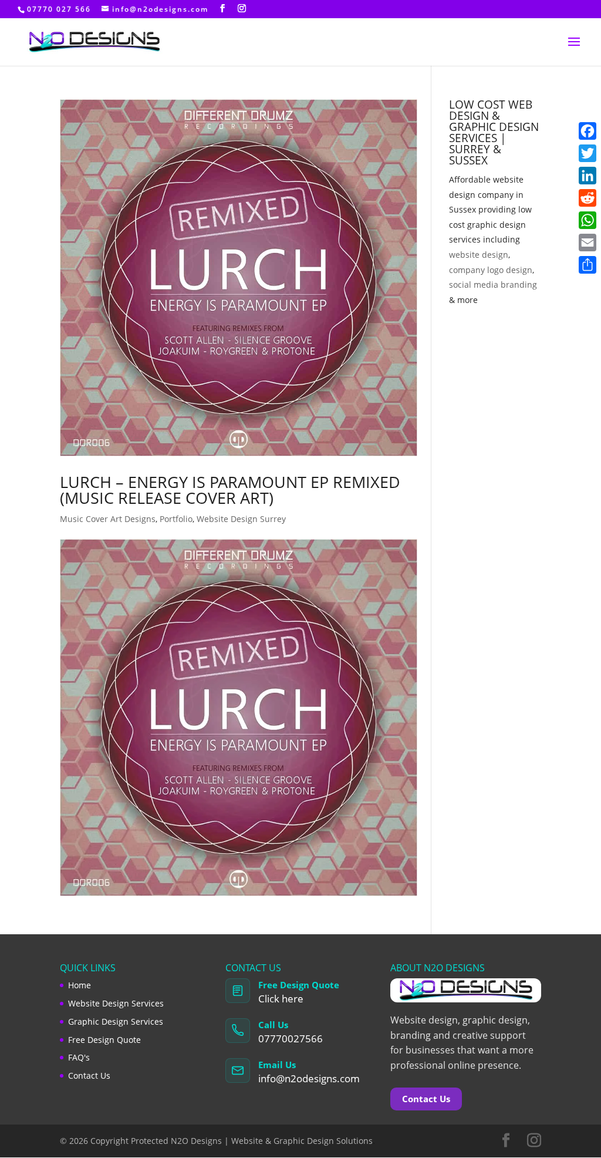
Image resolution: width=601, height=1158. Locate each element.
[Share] (587, 265)
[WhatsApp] (587, 220)
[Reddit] (587, 198)
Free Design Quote (104, 1039)
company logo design (490, 269)
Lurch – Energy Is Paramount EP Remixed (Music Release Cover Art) (230, 490)
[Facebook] (587, 131)
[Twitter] (587, 153)
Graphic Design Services (115, 1021)
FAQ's (79, 1057)
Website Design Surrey (241, 518)
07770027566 (290, 1038)
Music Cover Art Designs (108, 518)
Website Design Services (116, 1003)
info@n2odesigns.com (309, 1078)
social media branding (493, 284)
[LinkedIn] (587, 175)
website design (478, 254)
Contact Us (89, 1075)
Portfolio (176, 518)
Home (79, 985)
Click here (280, 998)
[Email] (587, 242)
